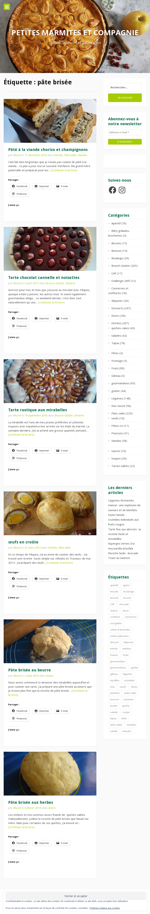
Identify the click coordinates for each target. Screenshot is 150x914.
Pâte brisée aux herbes (30, 802)
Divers (49, 675)
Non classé (118, 406)
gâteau (114, 674)
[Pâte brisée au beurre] (50, 641)
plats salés (130, 693)
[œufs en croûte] (50, 513)
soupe (126, 712)
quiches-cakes (120, 328)
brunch (127, 597)
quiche (126, 705)
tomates (131, 724)
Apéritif (116, 223)
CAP (114, 273)
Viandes (82, 155)
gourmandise (117, 661)
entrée (114, 648)
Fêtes (115, 353)
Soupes (116, 458)
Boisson (116, 250)
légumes (127, 674)
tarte (124, 718)
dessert (114, 642)
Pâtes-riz (117, 426)
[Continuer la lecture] (64, 170)
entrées (126, 648)
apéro (126, 585)
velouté (126, 731)
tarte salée (116, 724)
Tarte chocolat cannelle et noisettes (43, 277)
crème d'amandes (120, 629)
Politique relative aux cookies (105, 908)
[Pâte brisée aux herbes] (50, 774)
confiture (115, 616)
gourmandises (120, 383)
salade (114, 712)
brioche (114, 597)
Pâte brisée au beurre (29, 670)
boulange (128, 591)
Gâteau (116, 376)
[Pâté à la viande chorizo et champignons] (50, 121)
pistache (115, 693)
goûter (115, 391)
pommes (129, 699)
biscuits (114, 591)
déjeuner (117, 300)
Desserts (70, 283)
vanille (113, 731)
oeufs (115, 418)
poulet (113, 705)
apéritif (114, 585)
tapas (113, 718)
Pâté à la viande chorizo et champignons (48, 149)
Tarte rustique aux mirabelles (37, 410)
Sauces (115, 451)
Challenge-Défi (120, 281)
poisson (114, 699)
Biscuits (116, 243)
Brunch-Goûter (55, 283)
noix (112, 686)
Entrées (58, 155)
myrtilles (114, 680)
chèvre (114, 610)
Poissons (117, 433)
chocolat (124, 604)
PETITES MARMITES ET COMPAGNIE (75, 32)
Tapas (115, 343)
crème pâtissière (119, 636)
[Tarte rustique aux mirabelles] (50, 381)
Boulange (117, 258)
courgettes (116, 623)
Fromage (117, 361)
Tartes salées (120, 466)
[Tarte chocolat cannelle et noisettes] (50, 249)
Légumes (117, 398)
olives (134, 686)
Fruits (115, 368)
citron (126, 610)
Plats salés (70, 155)
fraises (114, 655)
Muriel (17, 155)
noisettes (129, 680)
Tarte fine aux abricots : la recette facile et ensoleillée (124, 534)
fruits (126, 655)
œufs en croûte (23, 542)
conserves (131, 616)
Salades (116, 335)
